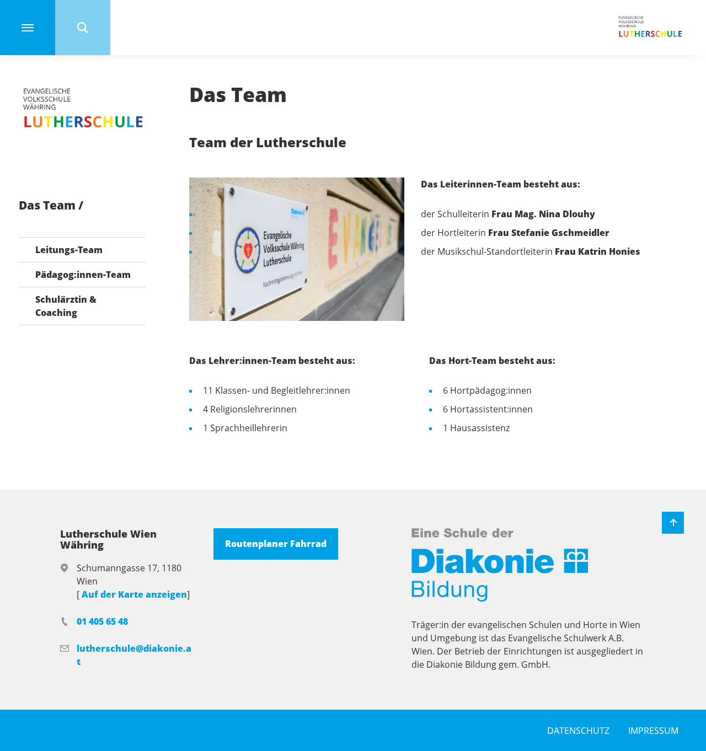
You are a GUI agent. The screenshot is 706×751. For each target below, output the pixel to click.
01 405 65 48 (102, 621)
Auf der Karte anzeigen (134, 594)
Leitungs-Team (69, 250)
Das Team (48, 205)
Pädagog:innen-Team (83, 275)
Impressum (653, 731)
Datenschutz (578, 731)
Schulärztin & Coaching (66, 306)
